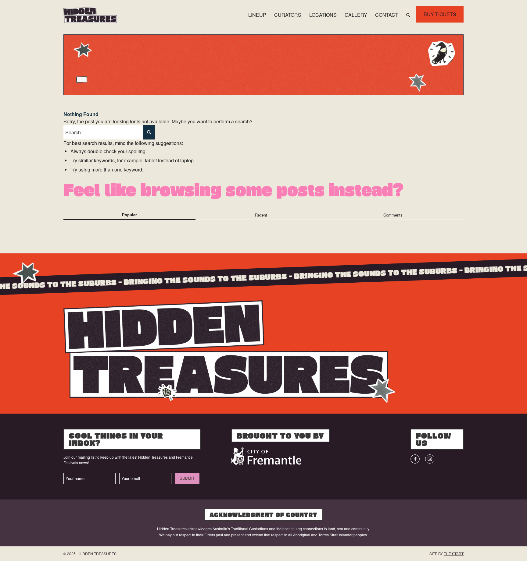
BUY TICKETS (440, 14)
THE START (454, 553)
